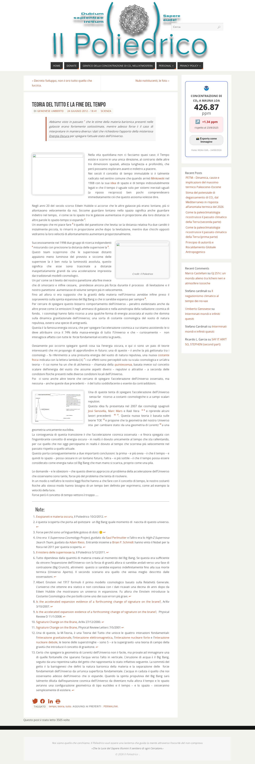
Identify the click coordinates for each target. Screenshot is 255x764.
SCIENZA (106, 111)
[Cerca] (219, 27)
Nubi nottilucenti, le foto (152, 81)
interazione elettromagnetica (93, 637)
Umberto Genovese (198, 309)
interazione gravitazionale (54, 637)
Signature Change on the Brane (56, 622)
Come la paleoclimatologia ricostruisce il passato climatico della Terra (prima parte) (206, 232)
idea (113, 183)
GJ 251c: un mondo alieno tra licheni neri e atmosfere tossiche (205, 278)
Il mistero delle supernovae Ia (55, 552)
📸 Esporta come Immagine (206, 140)
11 (118, 415)
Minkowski (157, 178)
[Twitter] (34, 701)
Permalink (111, 706)
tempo (52, 706)
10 (115, 415)
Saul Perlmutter (116, 538)
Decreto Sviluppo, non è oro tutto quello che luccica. (62, 83)
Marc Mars (115, 411)
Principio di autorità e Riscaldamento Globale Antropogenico (201, 247)
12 (104, 419)
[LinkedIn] (50, 701)
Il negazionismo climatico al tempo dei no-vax (202, 296)
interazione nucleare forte (132, 637)
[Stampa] (58, 701)
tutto (68, 706)
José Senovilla (97, 411)
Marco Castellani (196, 273)
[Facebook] (42, 701)
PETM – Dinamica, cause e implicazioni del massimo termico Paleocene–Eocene (203, 182)
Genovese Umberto (50, 111)
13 (160, 424)
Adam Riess (76, 542)
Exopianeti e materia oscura (54, 517)
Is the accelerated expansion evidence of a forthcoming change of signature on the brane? (98, 602)
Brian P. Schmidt (123, 542)
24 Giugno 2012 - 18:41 (82, 111)
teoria (61, 706)
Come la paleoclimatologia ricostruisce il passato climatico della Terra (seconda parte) (206, 217)
